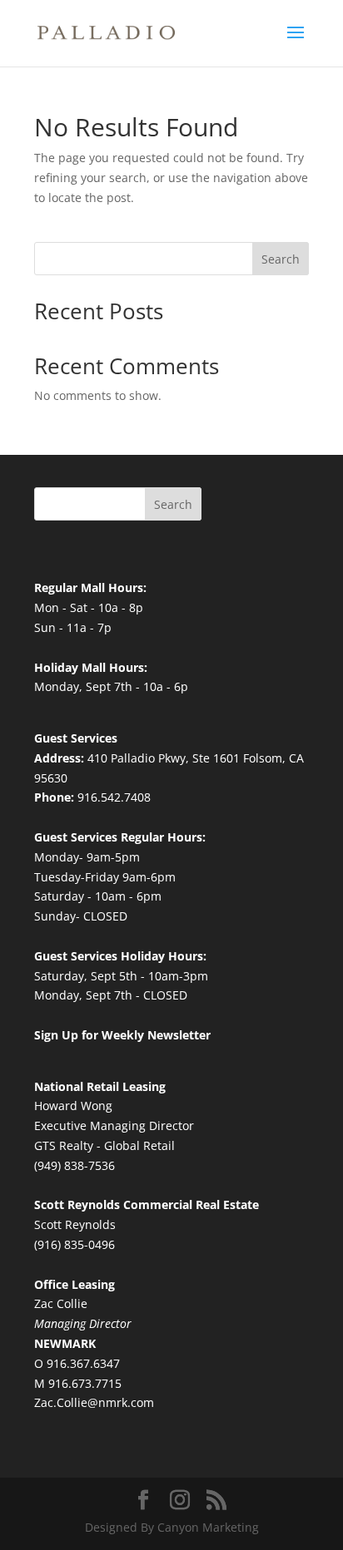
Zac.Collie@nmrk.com (94, 1402)
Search (280, 259)
